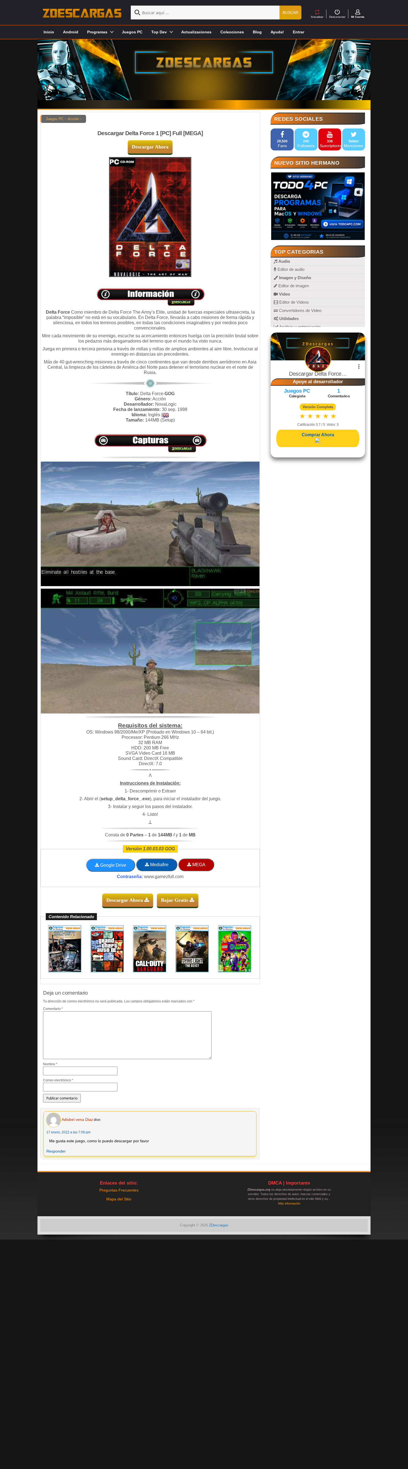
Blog (257, 32)
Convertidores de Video (299, 310)
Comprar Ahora (318, 434)
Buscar (290, 12)
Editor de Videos (293, 302)
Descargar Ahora (150, 147)
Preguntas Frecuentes (118, 1190)
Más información (289, 1203)
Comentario (53, 1009)
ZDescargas (218, 1225)
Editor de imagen (293, 285)
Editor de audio (290, 269)
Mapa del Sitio (118, 1199)
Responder (56, 1151)
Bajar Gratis (175, 900)
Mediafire (158, 864)
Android (70, 32)
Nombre (50, 1064)
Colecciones (232, 32)
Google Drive (112, 865)
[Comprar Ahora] (317, 441)
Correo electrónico (58, 1080)
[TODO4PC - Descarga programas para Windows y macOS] (318, 206)
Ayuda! (277, 32)
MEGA (198, 864)
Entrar (298, 32)
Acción (73, 119)
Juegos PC (132, 32)
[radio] (302, 416)
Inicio (49, 32)
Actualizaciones (196, 32)
